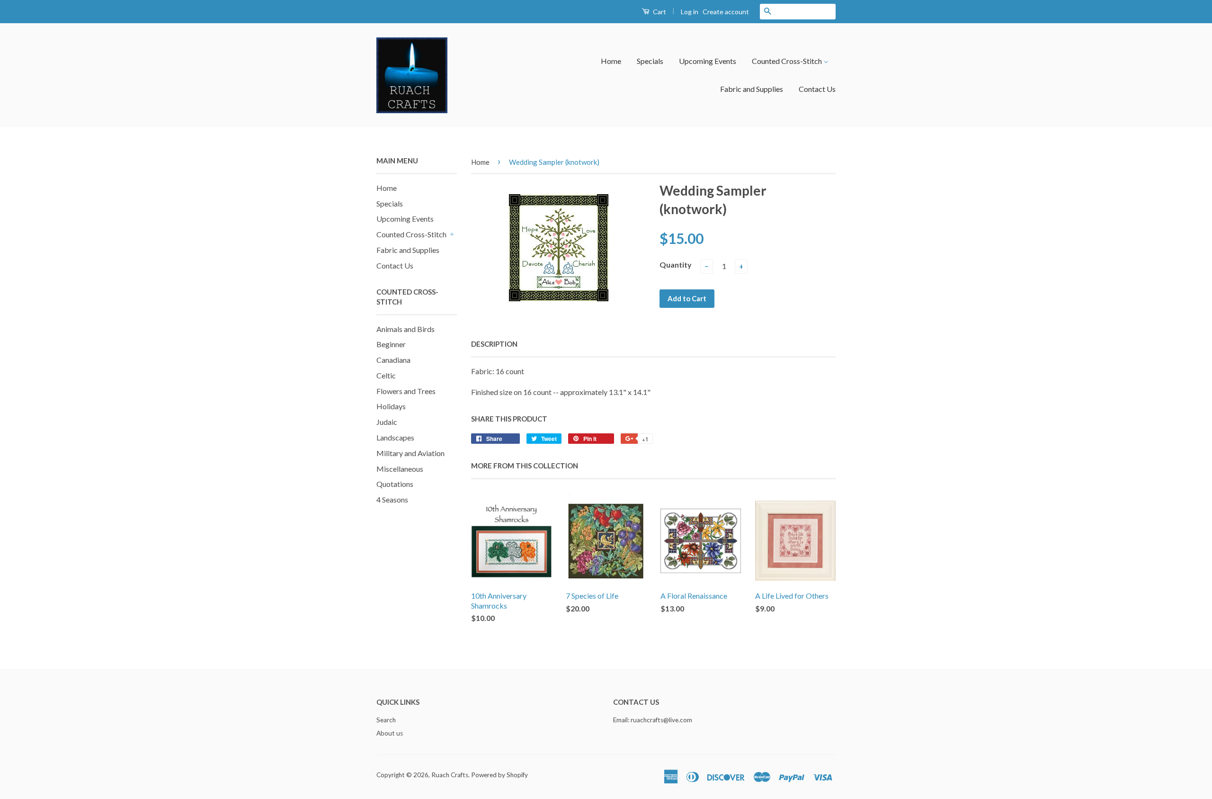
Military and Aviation (410, 453)
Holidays (391, 406)
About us (389, 733)
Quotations (394, 483)
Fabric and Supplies (751, 88)
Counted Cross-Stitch (787, 60)
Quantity (675, 264)
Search (386, 720)
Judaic (386, 421)
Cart (658, 12)
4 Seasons (392, 499)
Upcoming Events (707, 60)
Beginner (391, 344)
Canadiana (393, 359)
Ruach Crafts (449, 775)
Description (494, 344)
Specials (650, 60)
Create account (726, 12)
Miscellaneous (399, 468)
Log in (689, 12)
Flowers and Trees (406, 390)
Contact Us (817, 88)
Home (611, 60)
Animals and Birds (405, 328)
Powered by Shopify (499, 775)
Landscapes (395, 437)
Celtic (386, 375)
